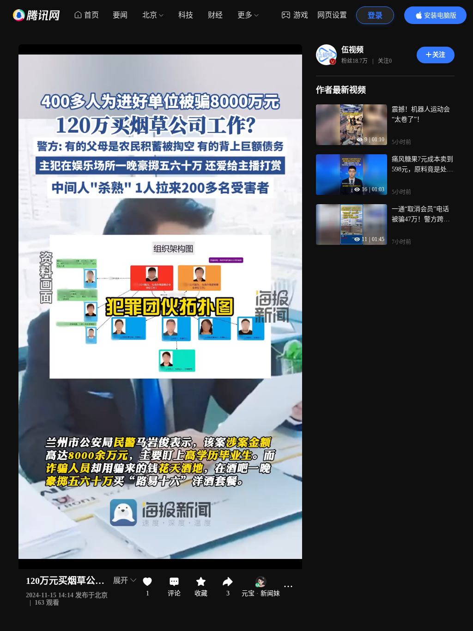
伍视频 (352, 50)
